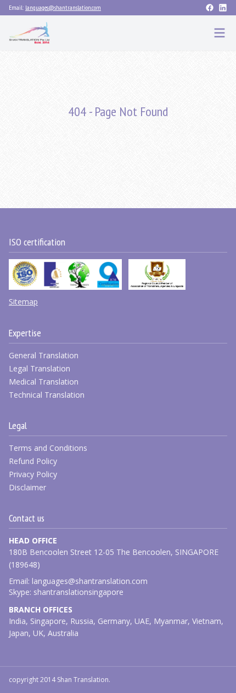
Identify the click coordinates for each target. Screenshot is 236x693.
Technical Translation (47, 395)
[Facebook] (209, 7)
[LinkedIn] (222, 7)
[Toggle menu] (219, 33)
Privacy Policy (33, 474)
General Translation (43, 355)
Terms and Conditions (48, 448)
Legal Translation (39, 368)
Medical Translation (43, 381)
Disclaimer (27, 487)
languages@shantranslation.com (63, 7)
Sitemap (23, 301)
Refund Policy (33, 461)
